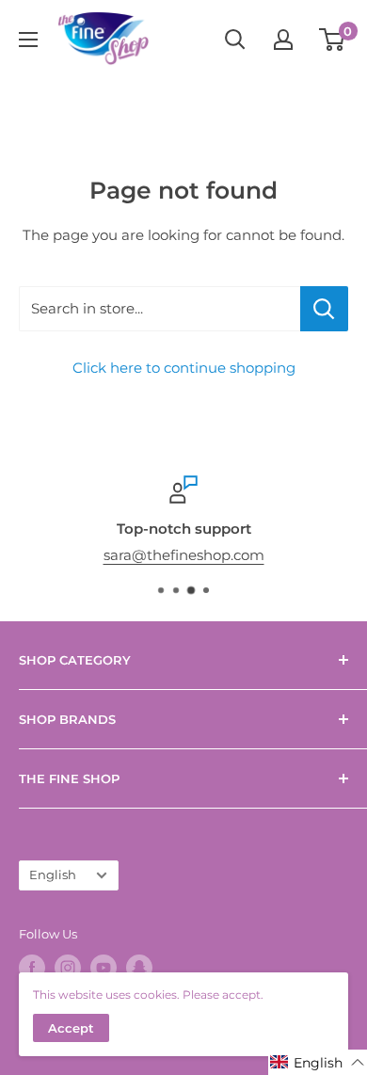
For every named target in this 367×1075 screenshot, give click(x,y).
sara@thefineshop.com (184, 555)
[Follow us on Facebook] (32, 968)
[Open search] (235, 39)
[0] (332, 39)
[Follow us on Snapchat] (139, 968)
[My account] (283, 39)
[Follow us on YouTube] (103, 968)
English (52, 875)
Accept (71, 1027)
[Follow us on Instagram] (68, 968)
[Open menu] (28, 39)
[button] (317, 1062)
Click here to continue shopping (183, 368)
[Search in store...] (324, 308)
